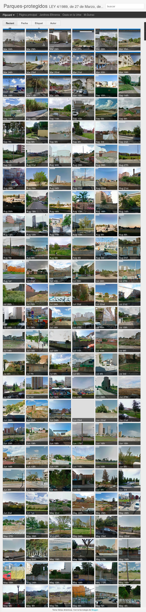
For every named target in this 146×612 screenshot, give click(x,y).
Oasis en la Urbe (71, 14)
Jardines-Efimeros (50, 14)
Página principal (28, 14)
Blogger (95, 609)
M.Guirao (89, 14)
